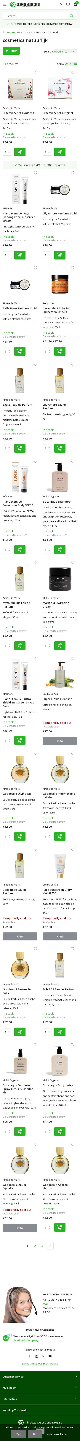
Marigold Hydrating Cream (56, 604)
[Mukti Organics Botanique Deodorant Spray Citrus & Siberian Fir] (20, 1061)
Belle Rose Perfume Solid (20, 308)
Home (20, 32)
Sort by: (49, 51)
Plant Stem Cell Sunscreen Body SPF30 (18, 503)
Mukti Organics (51, 496)
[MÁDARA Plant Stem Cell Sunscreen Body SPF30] (20, 477)
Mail (45, 1304)
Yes (18, 1434)
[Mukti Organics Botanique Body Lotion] (60, 1061)
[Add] (19, 152)
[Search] (72, 16)
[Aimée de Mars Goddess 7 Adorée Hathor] (60, 1160)
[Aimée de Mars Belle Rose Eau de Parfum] (20, 865)
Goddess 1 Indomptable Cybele (59, 795)
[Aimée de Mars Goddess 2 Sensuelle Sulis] (20, 965)
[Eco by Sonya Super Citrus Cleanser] (60, 674)
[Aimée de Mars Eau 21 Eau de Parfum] (20, 380)
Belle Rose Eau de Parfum (15, 891)
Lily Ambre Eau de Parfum (55, 406)
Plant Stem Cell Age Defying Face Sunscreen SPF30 (19, 217)
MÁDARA (7, 208)
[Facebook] (29, 1356)
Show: (61, 64)
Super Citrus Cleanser (57, 699)
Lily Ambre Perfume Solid (60, 213)
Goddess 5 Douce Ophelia (15, 1186)
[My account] (61, 5)
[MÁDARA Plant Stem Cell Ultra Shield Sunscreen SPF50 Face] (20, 674)
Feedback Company (25, 1340)
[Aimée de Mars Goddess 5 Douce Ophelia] (20, 1160)
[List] (75, 63)
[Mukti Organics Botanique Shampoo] (60, 477)
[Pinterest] (43, 1356)
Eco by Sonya (50, 693)
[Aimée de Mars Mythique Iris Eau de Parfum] (20, 578)
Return (10, 32)
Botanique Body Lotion (58, 1085)
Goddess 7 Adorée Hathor (55, 1186)
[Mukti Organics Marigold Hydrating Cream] (60, 578)
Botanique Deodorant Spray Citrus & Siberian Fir (18, 1088)
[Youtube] (50, 1356)
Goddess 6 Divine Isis (17, 793)
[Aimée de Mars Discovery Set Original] (60, 88)
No (34, 1434)
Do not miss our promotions (40, 1363)
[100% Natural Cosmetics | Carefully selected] (28, 4)
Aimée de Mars (11, 108)
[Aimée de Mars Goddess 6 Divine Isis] (20, 769)
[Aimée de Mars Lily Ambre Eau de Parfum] (60, 380)
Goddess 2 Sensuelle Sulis (17, 991)
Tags (29, 32)
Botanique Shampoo (57, 501)
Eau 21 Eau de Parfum (17, 404)
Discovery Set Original (58, 113)
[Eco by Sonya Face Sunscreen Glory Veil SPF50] (60, 865)
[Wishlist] (68, 4)
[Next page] (50, 1245)
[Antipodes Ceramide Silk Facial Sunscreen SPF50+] (60, 284)
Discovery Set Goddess (18, 113)
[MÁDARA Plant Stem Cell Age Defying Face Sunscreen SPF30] (20, 189)
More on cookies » (56, 1434)
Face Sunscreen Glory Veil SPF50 (57, 891)
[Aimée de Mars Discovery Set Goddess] (20, 88)
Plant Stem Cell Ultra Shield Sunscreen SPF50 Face (18, 702)
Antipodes (48, 303)
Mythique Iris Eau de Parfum (16, 604)
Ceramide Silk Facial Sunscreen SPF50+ (56, 310)
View (60, 741)
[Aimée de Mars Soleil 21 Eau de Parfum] (60, 965)
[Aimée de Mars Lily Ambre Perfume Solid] (60, 189)
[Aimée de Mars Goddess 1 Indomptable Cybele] (60, 769)
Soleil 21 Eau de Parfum (59, 989)
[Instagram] (36, 1356)
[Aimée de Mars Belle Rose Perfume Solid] (20, 284)
